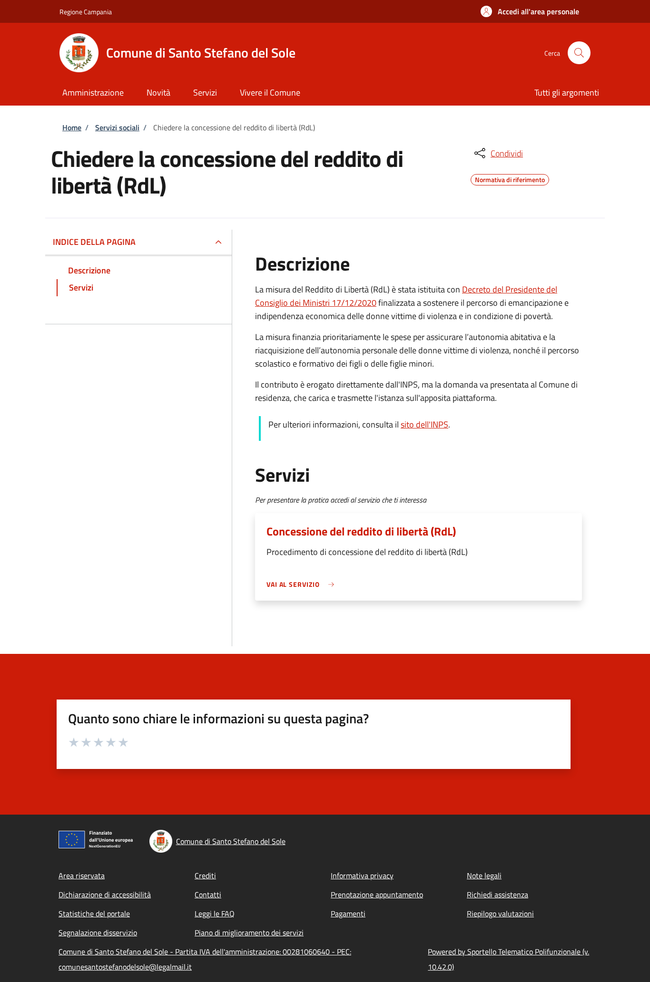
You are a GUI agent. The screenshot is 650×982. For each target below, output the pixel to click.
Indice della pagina (94, 241)
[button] (530, 11)
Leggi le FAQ (215, 913)
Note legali (484, 875)
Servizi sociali (117, 127)
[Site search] (579, 52)
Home (71, 127)
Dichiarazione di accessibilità (105, 894)
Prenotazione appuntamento (377, 894)
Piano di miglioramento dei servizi (249, 932)
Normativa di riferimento (510, 178)
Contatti (208, 894)
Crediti (205, 875)
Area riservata (82, 875)
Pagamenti (348, 913)
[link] (302, 584)
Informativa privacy (362, 875)
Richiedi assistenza (497, 894)
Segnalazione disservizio (98, 932)
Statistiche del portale (94, 913)
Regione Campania (85, 12)
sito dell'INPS (424, 424)
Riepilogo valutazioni (500, 913)
